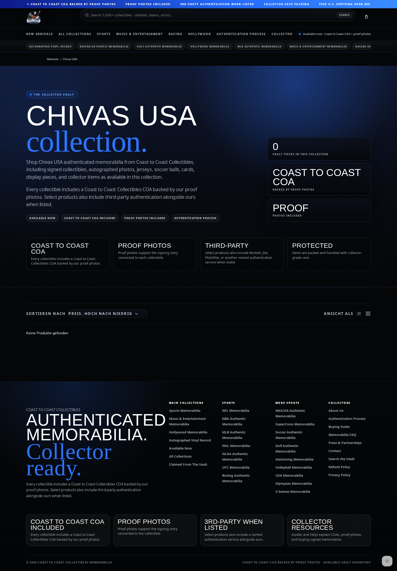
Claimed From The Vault (188, 464)
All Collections (75, 34)
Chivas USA (70, 59)
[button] (366, 17)
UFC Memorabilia (236, 467)
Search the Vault (341, 459)
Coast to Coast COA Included (90, 218)
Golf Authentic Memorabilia (159, 46)
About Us (336, 410)
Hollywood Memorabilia (209, 46)
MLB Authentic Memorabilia (259, 46)
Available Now (42, 218)
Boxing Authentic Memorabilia (104, 46)
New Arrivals (39, 34)
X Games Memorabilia (292, 491)
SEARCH (344, 15)
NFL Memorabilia (235, 410)
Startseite (52, 59)
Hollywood (199, 34)
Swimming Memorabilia (294, 459)
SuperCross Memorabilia (294, 424)
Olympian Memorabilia (293, 483)
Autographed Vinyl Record (50, 46)
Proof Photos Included (145, 218)
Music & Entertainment (139, 34)
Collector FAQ (286, 34)
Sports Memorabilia (184, 410)
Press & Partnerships (345, 443)
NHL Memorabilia (236, 446)
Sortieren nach (45, 313)
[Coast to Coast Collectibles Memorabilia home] (50, 17)
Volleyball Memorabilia (293, 467)
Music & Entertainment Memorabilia (318, 46)
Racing (176, 34)
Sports (104, 34)
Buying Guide (339, 426)
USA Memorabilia (289, 475)
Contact (335, 451)
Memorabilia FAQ (342, 435)
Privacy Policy (339, 475)
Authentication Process (241, 34)
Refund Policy (339, 467)
